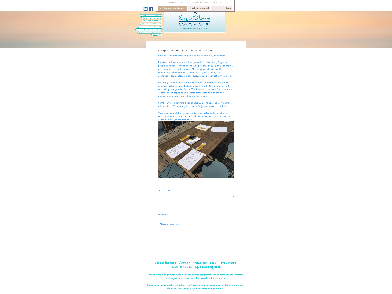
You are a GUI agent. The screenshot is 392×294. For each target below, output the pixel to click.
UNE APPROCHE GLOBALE (151, 15)
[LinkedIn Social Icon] (146, 9)
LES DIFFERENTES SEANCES (150, 26)
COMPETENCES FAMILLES (151, 24)
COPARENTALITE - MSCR (152, 18)
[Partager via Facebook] (159, 191)
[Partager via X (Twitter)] (164, 191)
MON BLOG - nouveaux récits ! (150, 32)
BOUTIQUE (157, 35)
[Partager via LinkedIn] (169, 191)
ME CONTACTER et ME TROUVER (149, 29)
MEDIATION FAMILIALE (152, 21)
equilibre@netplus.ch (208, 267)
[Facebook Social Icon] (151, 9)
